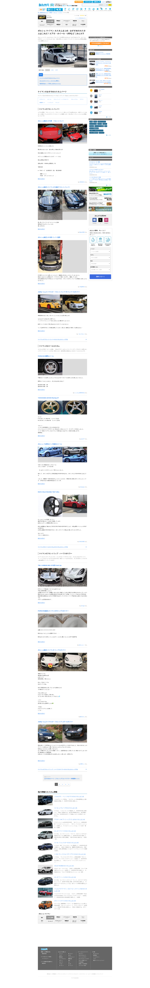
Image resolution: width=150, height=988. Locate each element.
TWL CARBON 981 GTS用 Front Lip (49, 565)
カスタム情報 (50, 21)
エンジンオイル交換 (99, 126)
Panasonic (92, 126)
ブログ (60, 955)
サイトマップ (100, 974)
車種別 (50, 12)
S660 (106, 126)
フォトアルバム (62, 958)
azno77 (100, 106)
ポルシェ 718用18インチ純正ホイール (50, 444)
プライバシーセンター (73, 974)
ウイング (57, 102)
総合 (42, 21)
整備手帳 (75, 21)
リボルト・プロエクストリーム (96, 130)
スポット (61, 960)
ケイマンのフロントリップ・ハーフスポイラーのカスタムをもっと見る (58, 769)
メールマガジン (96, 957)
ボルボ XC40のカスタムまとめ (64, 866)
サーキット (61, 965)
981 (53, 70)
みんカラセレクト (82, 955)
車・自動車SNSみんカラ (43, 12)
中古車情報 (83, 25)
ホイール (49, 99)
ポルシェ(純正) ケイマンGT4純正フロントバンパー (54, 187)
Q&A (67, 25)
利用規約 (54, 974)
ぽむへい (100, 100)
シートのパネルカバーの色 (95, 177)
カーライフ (70, 965)
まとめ (69, 963)
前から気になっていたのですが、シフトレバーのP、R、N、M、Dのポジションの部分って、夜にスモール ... (100, 172)
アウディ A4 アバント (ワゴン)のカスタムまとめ (69, 819)
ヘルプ (103, 1)
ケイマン (60, 12)
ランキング (42, 25)
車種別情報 (44, 953)
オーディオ (101, 132)
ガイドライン (83, 974)
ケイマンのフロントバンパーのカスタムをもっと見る (53, 339)
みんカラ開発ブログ (83, 960)
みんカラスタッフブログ (84, 958)
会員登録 (95, 955)
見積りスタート (100, 276)
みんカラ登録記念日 (94, 128)
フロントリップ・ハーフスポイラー (61, 99)
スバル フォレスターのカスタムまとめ (66, 842)
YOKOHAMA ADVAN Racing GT (48, 398)
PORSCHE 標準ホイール (46, 356)
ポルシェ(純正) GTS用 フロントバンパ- (51, 121)
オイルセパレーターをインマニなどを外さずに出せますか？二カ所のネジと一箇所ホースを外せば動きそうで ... (100, 164)
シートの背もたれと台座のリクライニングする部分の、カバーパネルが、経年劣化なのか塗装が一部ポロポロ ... (100, 180)
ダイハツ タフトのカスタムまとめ (65, 901)
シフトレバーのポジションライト (96, 169)
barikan (100, 111)
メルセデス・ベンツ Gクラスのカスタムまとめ (69, 796)
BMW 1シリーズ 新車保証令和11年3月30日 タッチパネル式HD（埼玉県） (103, 75)
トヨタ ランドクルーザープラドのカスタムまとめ (70, 854)
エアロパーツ (42, 99)
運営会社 (49, 974)
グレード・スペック (74, 25)
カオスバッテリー (101, 121)
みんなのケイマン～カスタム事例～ (50, 80)
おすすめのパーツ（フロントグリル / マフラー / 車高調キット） (62, 778)
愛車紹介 (58, 21)
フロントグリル (74, 99)
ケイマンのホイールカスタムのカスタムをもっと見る (53, 547)
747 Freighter (101, 89)
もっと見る (109, 135)
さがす (69, 955)
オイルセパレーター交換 (94, 162)
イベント (61, 953)
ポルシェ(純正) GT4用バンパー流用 (49, 237)
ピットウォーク (93, 123)
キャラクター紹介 (82, 965)
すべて (48, 70)
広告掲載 (94, 974)
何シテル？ (70, 953)
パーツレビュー (66, 21)
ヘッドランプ (50, 102)
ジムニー (105, 123)
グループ (61, 962)
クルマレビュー (50, 25)
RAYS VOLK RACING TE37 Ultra (48, 492)
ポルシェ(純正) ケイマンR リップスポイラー (52, 650)
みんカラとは (96, 953)
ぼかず (100, 94)
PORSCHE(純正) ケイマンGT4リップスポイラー (53, 611)
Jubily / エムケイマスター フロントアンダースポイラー (55, 722)
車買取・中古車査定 (83, 963)
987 (57, 70)
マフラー (82, 99)
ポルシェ (55, 12)
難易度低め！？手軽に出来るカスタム (50, 83)
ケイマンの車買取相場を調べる (80, 18)
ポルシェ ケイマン (99, 52)
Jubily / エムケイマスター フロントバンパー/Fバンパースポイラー (59, 292)
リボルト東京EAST (94, 132)
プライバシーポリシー (62, 974)
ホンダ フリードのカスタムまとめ (65, 831)
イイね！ (61, 963)
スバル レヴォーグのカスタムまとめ (65, 808)
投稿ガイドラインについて (98, 960)
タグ (69, 962)
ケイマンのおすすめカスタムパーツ (50, 78)
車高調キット (42, 102)
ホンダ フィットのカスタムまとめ (65, 877)
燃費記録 (58, 25)
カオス (95, 121)
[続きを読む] (41, 179)
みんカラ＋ (81, 953)
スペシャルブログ (82, 957)
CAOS (91, 121)
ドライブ (99, 123)
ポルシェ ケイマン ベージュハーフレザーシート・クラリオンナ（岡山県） (103, 63)
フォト (83, 21)
